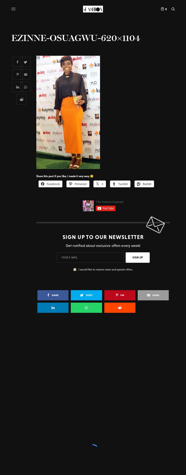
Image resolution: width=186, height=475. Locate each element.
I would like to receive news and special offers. (105, 269)
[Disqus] (93, 382)
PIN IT (105, 112)
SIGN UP (137, 257)
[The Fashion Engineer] (93, 9)
